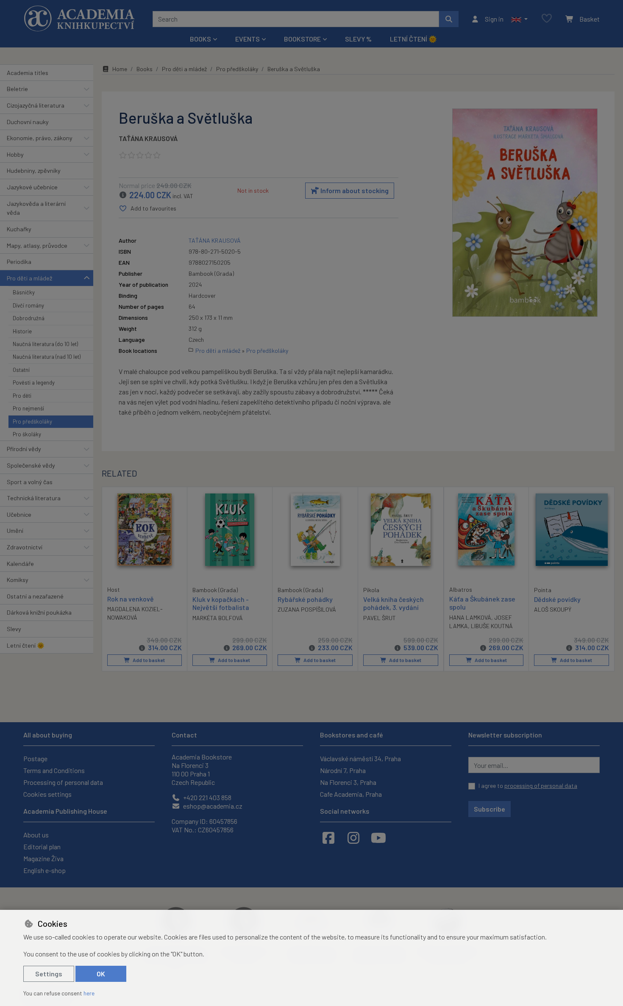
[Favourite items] (547, 19)
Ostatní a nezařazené (35, 596)
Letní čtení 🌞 (413, 39)
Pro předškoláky (32, 421)
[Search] (449, 19)
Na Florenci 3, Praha (348, 782)
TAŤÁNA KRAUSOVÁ (148, 138)
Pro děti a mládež (29, 278)
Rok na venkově (130, 599)
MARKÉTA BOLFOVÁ (217, 617)
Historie (22, 331)
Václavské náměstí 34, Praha (360, 758)
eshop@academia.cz (212, 806)
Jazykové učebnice (32, 187)
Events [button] (247, 39)
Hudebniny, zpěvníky (34, 170)
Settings (48, 974)
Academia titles (27, 72)
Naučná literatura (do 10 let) (45, 344)
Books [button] (200, 39)
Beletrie (17, 88)
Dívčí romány (28, 305)
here (89, 993)
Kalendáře (20, 563)
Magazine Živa (43, 858)
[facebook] (328, 837)
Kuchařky (19, 229)
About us (36, 835)
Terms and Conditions (54, 770)
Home (119, 68)
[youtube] (378, 837)
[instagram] (353, 837)
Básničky (24, 292)
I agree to (527, 785)
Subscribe (489, 809)
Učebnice (19, 514)
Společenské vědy (31, 465)
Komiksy (17, 579)
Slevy (14, 628)
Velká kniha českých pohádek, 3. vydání (393, 603)
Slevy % (358, 39)
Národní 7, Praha (343, 770)
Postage (35, 758)
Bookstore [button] (302, 39)
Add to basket (148, 660)
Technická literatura (34, 498)
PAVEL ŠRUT (379, 617)
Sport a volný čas (30, 481)
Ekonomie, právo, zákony (39, 137)
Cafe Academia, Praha (351, 794)
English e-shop (44, 870)
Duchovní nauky (28, 121)
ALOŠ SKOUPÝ (552, 609)
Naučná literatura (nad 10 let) (47, 356)
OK (101, 974)
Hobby (15, 154)
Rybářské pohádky (305, 599)
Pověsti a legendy (34, 382)
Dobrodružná (28, 318)
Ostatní (21, 369)
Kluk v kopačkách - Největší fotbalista (220, 603)
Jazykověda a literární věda (36, 208)
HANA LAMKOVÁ (470, 617)
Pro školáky (27, 434)
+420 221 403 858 (206, 797)
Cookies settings (47, 794)
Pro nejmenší (28, 408)
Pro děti (22, 395)
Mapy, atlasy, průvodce (37, 245)
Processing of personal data (63, 782)
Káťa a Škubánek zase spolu (482, 603)
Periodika (19, 261)
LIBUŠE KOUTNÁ (492, 625)
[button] (519, 19)
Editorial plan (42, 846)
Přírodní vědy (24, 448)
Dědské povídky (557, 599)
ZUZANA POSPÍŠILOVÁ (307, 609)
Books (144, 68)
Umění (15, 530)
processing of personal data (540, 785)
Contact (184, 735)
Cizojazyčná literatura (35, 105)
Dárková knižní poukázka (39, 612)
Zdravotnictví (24, 547)
